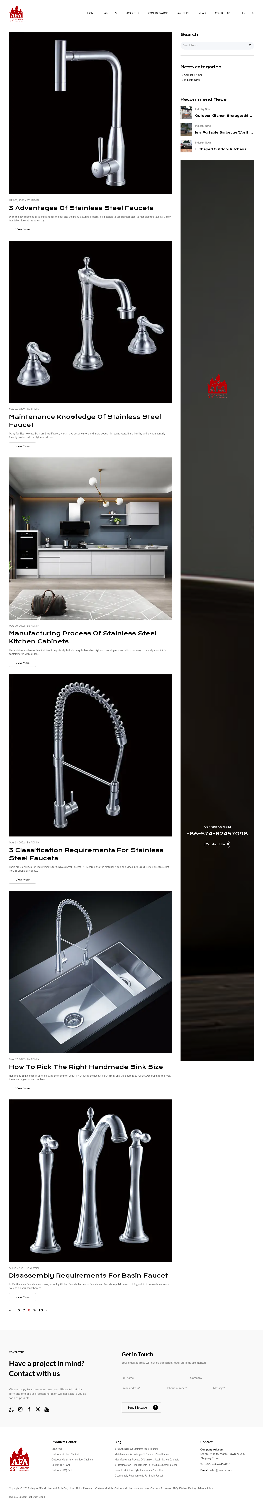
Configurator (158, 13)
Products (132, 13)
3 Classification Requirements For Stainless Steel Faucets (146, 1465)
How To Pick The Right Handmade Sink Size (86, 1067)
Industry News (192, 80)
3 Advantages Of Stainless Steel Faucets (81, 208)
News (202, 13)
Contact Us (222, 13)
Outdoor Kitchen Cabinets (66, 1454)
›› (50, 1310)
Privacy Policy (205, 1488)
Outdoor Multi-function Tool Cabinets (72, 1459)
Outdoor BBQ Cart (62, 1470)
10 (41, 1310)
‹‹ (10, 1310)
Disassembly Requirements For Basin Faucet (88, 1275)
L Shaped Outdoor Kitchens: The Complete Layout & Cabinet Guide (224, 149)
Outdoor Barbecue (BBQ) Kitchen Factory (173, 1488)
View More (23, 229)
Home (91, 13)
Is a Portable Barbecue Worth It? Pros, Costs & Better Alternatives (224, 132)
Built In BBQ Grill (61, 1465)
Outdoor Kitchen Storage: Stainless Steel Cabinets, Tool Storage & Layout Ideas (224, 115)
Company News (193, 75)
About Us (110, 13)
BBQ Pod (57, 1449)
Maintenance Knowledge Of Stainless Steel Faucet (142, 1454)
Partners (183, 13)
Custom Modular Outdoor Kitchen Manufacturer (122, 1488)
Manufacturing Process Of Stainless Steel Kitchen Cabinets (147, 1459)
